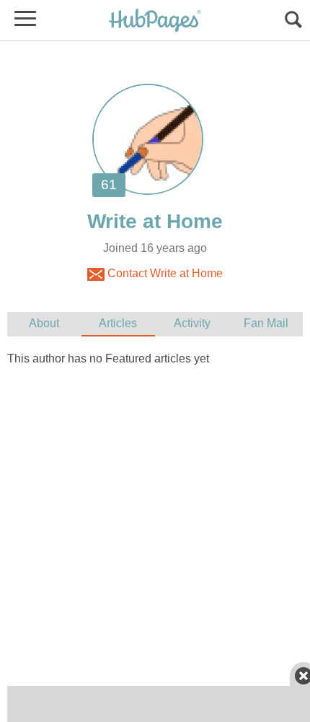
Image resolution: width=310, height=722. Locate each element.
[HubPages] (155, 21)
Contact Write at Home (164, 273)
